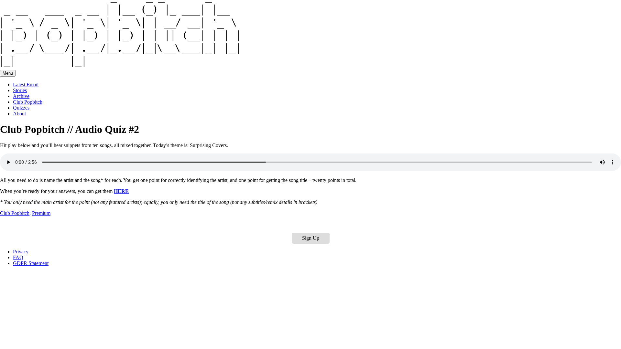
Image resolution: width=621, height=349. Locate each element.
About (19, 113)
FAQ (18, 257)
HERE (121, 191)
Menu (8, 73)
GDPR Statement (31, 263)
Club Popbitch (27, 102)
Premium (41, 213)
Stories (20, 90)
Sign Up (310, 238)
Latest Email (25, 84)
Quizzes (21, 108)
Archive (21, 96)
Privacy (20, 251)
